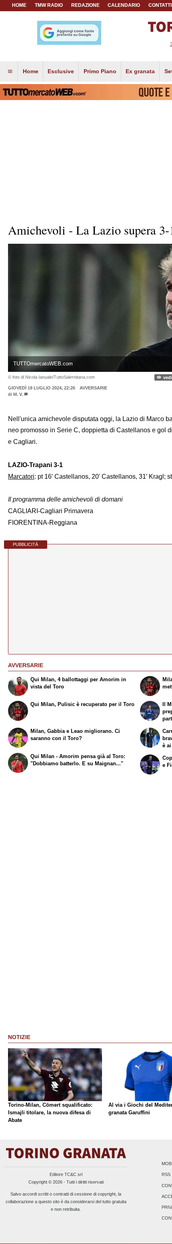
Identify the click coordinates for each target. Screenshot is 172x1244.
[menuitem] (10, 72)
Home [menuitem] (30, 71)
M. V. (18, 394)
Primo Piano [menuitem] (100, 71)
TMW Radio (49, 5)
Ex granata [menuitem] (140, 71)
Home (19, 5)
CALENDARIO (124, 5)
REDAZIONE (85, 5)
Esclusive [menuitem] (61, 71)
